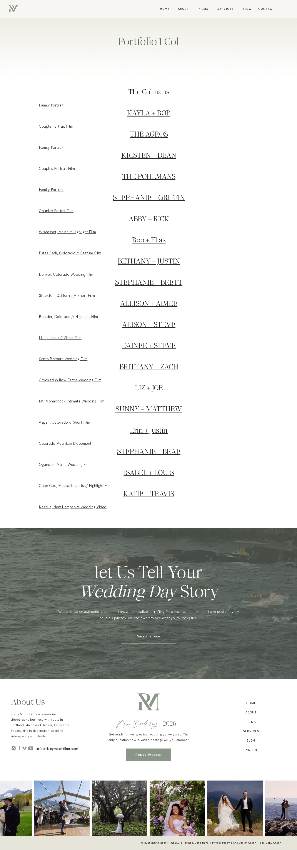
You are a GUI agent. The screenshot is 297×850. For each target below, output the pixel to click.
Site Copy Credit (270, 843)
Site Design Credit (244, 843)
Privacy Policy (221, 843)
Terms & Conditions (196, 843)
